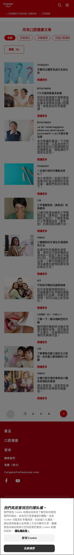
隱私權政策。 (22, 530)
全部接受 (29, 548)
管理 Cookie (29, 537)
